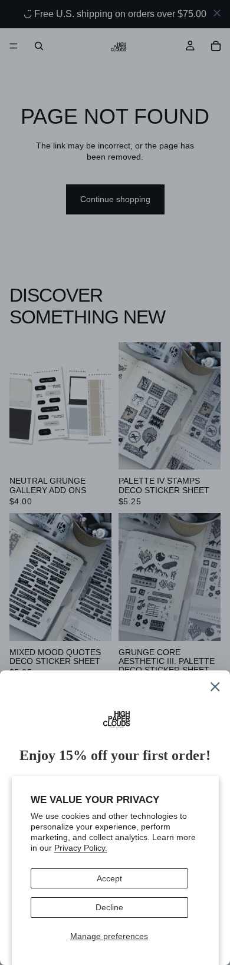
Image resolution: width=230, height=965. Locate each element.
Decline (109, 907)
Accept (109, 878)
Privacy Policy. (80, 847)
